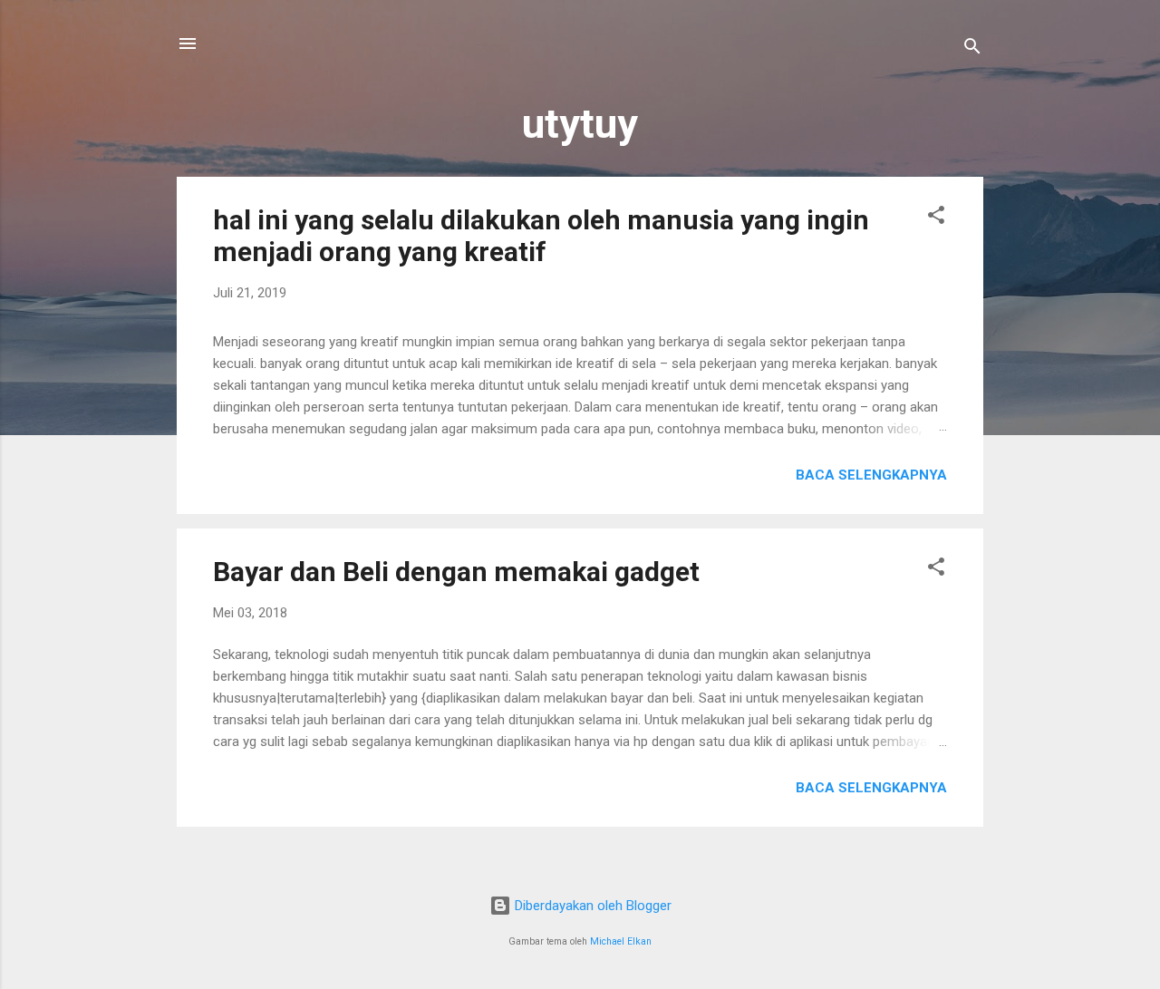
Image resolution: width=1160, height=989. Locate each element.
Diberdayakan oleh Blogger (591, 905)
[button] (936, 218)
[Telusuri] (972, 49)
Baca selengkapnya (871, 475)
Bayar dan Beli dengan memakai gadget (456, 571)
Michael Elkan (621, 941)
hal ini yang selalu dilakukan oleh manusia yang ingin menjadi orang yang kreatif (541, 235)
